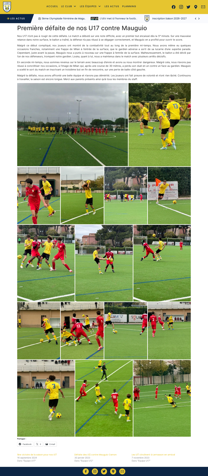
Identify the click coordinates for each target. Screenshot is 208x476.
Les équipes (88, 6)
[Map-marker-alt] (196, 7)
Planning (129, 6)
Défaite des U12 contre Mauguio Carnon (95, 454)
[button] (72, 124)
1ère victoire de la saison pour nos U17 (37, 454)
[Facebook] (174, 7)
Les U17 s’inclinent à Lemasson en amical (153, 454)
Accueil (52, 6)
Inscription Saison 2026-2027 (169, 18)
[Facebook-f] (86, 471)
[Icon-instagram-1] (181, 7)
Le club (66, 6)
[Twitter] (188, 7)
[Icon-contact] (203, 7)
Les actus (112, 6)
